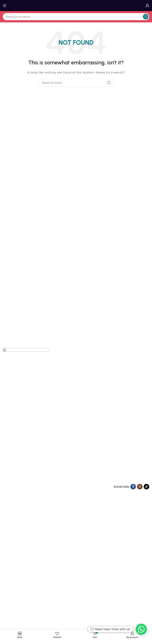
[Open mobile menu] (4, 5)
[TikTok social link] (146, 486)
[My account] (147, 5)
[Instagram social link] (140, 486)
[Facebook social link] (133, 486)
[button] (141, 629)
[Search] (145, 16)
